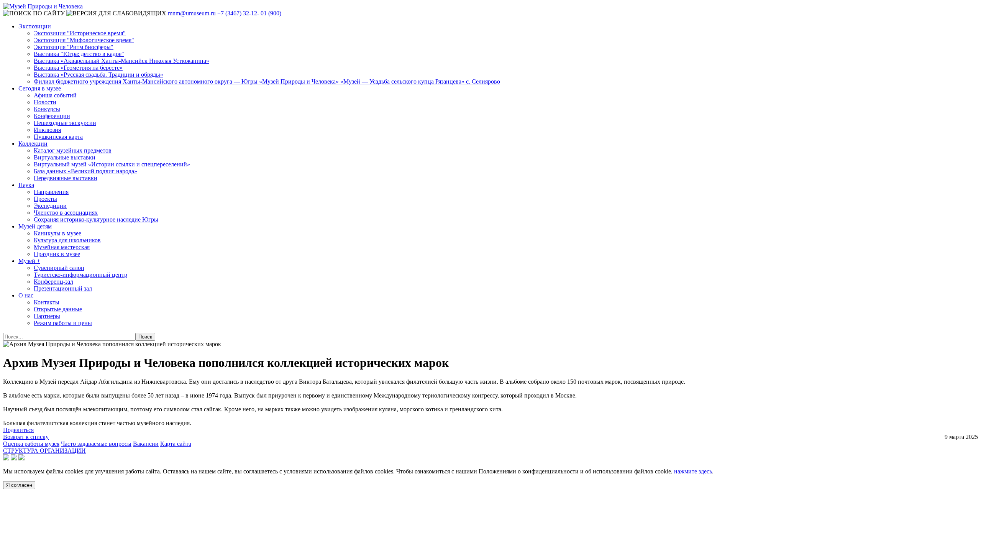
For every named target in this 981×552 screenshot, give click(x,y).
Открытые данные (58, 309)
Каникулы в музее (57, 233)
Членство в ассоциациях (66, 212)
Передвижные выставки (65, 178)
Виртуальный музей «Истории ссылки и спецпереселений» (112, 164)
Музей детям (35, 226)
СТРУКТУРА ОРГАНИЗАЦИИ (44, 450)
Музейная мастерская (62, 247)
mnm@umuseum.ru (192, 13)
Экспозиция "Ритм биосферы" (73, 47)
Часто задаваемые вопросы (96, 443)
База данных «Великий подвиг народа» (85, 171)
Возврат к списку (26, 437)
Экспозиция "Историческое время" (80, 33)
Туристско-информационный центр (80, 274)
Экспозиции (34, 26)
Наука (26, 185)
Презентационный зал (63, 288)
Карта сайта (175, 443)
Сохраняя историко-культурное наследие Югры (96, 219)
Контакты (46, 302)
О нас (25, 295)
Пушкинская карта (58, 136)
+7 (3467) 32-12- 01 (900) (249, 13)
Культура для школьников (67, 240)
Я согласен (19, 485)
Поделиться (18, 430)
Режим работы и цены (63, 323)
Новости (45, 102)
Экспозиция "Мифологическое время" (84, 40)
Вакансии (146, 443)
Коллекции (33, 143)
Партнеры (47, 316)
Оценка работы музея (31, 443)
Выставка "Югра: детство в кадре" (79, 54)
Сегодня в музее (39, 88)
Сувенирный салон (59, 267)
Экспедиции (50, 205)
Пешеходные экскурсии (65, 123)
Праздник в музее (57, 254)
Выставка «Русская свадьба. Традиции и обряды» (98, 74)
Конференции (52, 116)
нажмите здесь (693, 471)
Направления (51, 192)
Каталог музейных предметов (73, 150)
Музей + (29, 261)
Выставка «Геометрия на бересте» (78, 67)
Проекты (45, 199)
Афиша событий (55, 95)
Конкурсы (47, 109)
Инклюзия (47, 130)
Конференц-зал (53, 281)
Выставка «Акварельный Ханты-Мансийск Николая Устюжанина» (121, 61)
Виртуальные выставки (64, 157)
